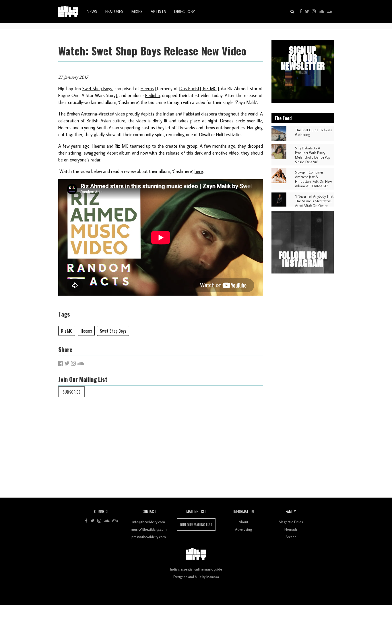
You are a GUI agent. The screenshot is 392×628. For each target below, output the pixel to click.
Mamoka (212, 577)
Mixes (137, 11)
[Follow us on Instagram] (314, 11)
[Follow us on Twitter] (307, 11)
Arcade (291, 536)
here (199, 171)
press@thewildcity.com (148, 536)
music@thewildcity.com (149, 529)
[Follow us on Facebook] (301, 11)
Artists (158, 11)
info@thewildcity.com (148, 521)
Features (114, 11)
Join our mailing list (196, 524)
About (243, 521)
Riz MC (209, 88)
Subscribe (71, 392)
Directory (184, 11)
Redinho (152, 95)
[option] (302, 71)
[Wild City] (196, 553)
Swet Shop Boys (97, 88)
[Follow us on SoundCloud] (321, 11)
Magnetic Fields (291, 521)
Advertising (243, 529)
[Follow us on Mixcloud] (329, 11)
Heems (147, 88)
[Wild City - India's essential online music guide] (68, 11)
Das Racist (189, 88)
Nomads (290, 529)
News (92, 11)
